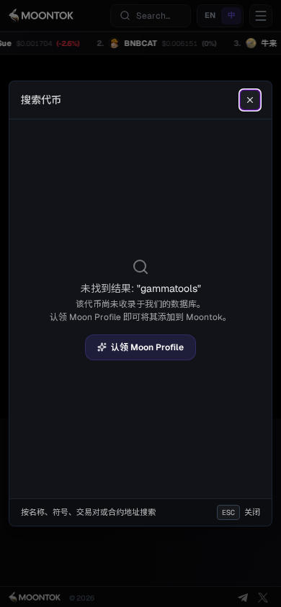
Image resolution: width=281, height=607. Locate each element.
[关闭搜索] (250, 100)
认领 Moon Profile (147, 347)
